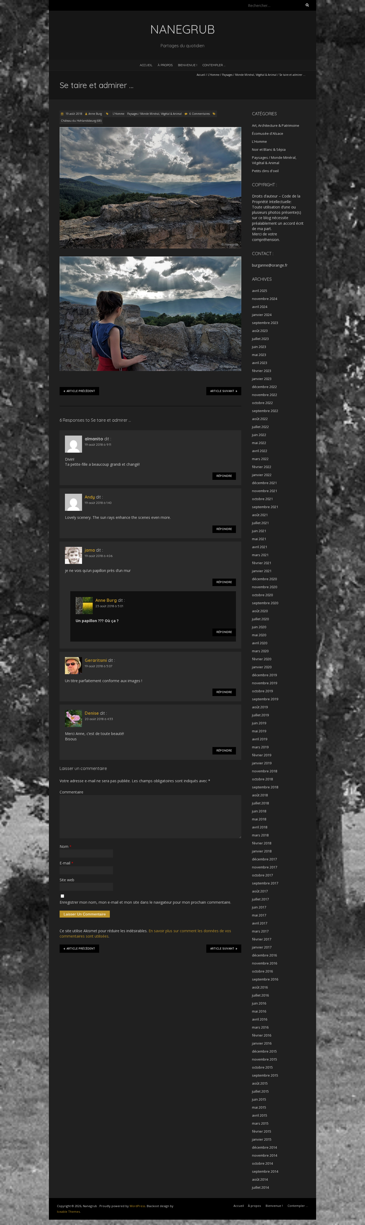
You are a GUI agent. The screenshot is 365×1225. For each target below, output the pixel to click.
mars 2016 (260, 1027)
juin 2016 (259, 1003)
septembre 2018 (265, 787)
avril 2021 (259, 546)
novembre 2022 (264, 394)
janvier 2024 (261, 314)
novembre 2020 (264, 586)
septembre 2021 (265, 506)
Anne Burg (95, 114)
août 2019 (260, 707)
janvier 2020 (261, 667)
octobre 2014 (262, 1163)
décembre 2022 (264, 386)
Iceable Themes (68, 1212)
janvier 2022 (261, 474)
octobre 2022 (262, 402)
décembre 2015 (264, 1051)
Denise (92, 713)
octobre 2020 (262, 594)
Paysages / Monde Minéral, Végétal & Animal (249, 75)
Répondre (224, 476)
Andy (90, 497)
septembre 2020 (265, 602)
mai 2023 (259, 354)
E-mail (66, 863)
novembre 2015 (264, 1059)
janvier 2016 (261, 1043)
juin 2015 (259, 1099)
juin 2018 (259, 811)
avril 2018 (259, 827)
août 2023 (260, 330)
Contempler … (214, 65)
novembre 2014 (264, 1155)
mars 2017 (260, 931)
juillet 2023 (260, 338)
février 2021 (261, 562)
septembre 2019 (265, 699)
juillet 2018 (260, 803)
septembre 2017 (265, 883)
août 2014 (260, 1179)
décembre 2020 (264, 578)
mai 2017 (259, 915)
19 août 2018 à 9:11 (98, 444)
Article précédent (81, 391)
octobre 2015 (262, 1067)
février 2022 (261, 466)
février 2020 (261, 659)
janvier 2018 (261, 851)
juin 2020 (259, 627)
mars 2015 (260, 1123)
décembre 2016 (264, 955)
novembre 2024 (264, 298)
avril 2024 (259, 306)
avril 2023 (259, 362)
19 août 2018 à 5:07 (98, 666)
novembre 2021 (264, 490)
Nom (65, 846)
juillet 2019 (260, 715)
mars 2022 (260, 458)
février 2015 (261, 1131)
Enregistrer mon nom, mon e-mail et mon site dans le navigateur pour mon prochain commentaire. (145, 902)
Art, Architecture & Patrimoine (275, 125)
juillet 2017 (260, 899)
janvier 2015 (261, 1139)
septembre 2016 (265, 979)
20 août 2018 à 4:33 (99, 719)
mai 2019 (259, 731)
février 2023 (261, 370)
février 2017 (261, 939)
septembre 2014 (265, 1171)
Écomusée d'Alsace (267, 133)
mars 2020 (260, 651)
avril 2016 (259, 1019)
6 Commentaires (199, 114)
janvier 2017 (261, 947)
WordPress (137, 1206)
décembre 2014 (264, 1147)
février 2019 (261, 755)
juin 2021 (259, 530)
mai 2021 (259, 538)
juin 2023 (259, 346)
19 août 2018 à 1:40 (98, 503)
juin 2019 (259, 723)
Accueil (146, 65)
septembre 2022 (265, 410)
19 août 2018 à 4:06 (98, 556)
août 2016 (260, 987)
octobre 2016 (262, 971)
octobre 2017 (262, 875)
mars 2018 (260, 835)
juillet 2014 (260, 1187)
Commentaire (71, 792)
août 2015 (260, 1083)
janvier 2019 (261, 763)
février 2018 (261, 843)
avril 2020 (259, 643)
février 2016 (261, 1035)
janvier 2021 (261, 570)
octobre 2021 (262, 498)
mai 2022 (259, 442)
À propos (165, 65)
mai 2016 (259, 1011)
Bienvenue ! (187, 65)
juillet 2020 (260, 619)
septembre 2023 (265, 322)
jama (90, 550)
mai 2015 (259, 1107)
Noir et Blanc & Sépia (269, 149)
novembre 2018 (264, 771)
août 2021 (260, 514)
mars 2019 (260, 747)
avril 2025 (259, 290)
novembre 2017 (264, 867)
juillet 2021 (260, 522)
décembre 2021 (264, 482)
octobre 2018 (262, 779)
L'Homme (213, 75)
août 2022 (260, 418)
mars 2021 (260, 554)
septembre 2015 (265, 1075)
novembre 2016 (264, 963)
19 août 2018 (73, 114)
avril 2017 (259, 923)
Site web (67, 879)
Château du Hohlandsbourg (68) (81, 120)
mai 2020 (259, 635)
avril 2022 (259, 450)
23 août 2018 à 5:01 (109, 606)
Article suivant (222, 391)
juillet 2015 (260, 1091)
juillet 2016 (260, 995)
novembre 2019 (264, 683)
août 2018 (260, 795)
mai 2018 (259, 819)
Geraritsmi (96, 660)
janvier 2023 (261, 378)
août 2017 (260, 891)
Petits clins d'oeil (265, 170)
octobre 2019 (262, 691)
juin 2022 (259, 434)
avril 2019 (259, 739)
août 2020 (260, 610)
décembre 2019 (264, 675)
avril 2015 (259, 1115)
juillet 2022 (260, 426)
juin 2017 (259, 907)
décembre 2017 (264, 859)
